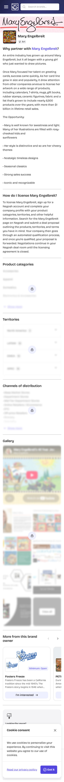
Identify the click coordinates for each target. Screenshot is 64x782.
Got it (50, 769)
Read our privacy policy (22, 769)
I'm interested (25, 695)
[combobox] (42, 7)
